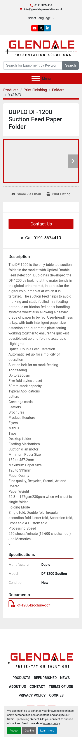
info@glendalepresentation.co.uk (43, 9)
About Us (17, 686)
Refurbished (45, 678)
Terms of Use (61, 686)
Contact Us (41, 224)
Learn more (47, 730)
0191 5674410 (43, 5)
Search (70, 65)
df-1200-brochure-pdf (33, 605)
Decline (29, 730)
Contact (37, 686)
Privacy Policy (32, 695)
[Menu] (35, 78)
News (65, 678)
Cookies (56, 695)
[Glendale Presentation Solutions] (41, 660)
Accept (14, 730)
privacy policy (51, 723)
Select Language (39, 18)
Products (21, 678)
